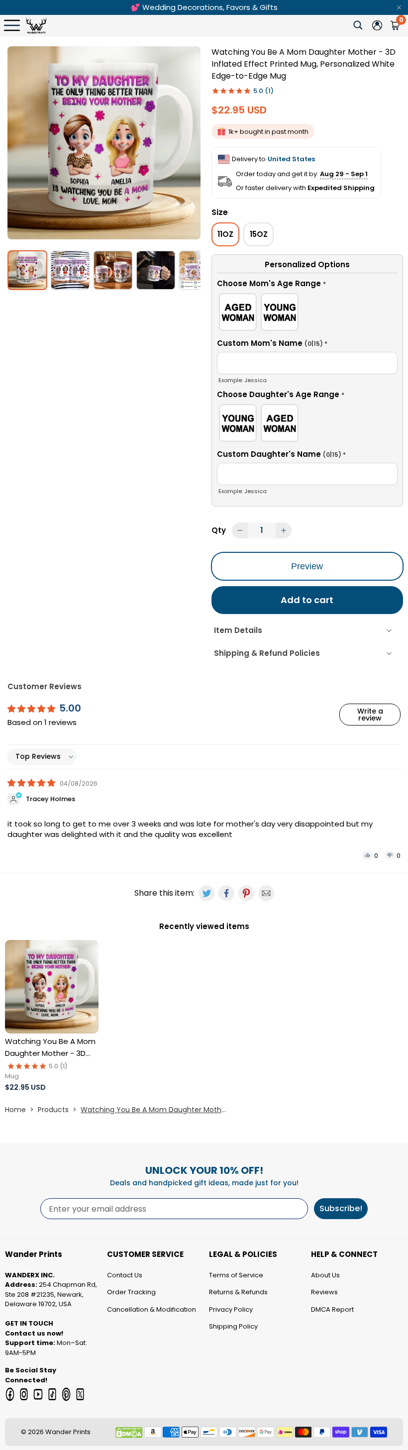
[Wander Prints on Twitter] (80, 1394)
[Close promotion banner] (399, 7)
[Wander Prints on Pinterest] (66, 1394)
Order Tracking (131, 1292)
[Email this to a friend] (266, 893)
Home (15, 1110)
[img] (32, 783)
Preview (307, 566)
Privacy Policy (231, 1309)
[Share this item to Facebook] (226, 893)
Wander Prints (68, 1432)
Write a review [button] (370, 714)
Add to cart (307, 600)
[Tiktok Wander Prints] (52, 1394)
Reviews (324, 1292)
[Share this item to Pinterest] (246, 893)
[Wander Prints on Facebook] (10, 1394)
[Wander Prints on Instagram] (24, 1394)
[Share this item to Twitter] (206, 893)
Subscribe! (340, 1208)
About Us (325, 1275)
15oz (259, 234)
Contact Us (124, 1275)
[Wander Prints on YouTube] (38, 1394)
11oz (225, 234)
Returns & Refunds (238, 1292)
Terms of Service (236, 1275)
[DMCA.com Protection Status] (128, 1432)
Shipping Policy (233, 1326)
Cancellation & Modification (151, 1309)
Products (53, 1110)
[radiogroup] (307, 314)
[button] (307, 285)
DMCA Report (332, 1309)
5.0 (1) (263, 91)
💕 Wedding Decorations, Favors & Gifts (204, 7)
